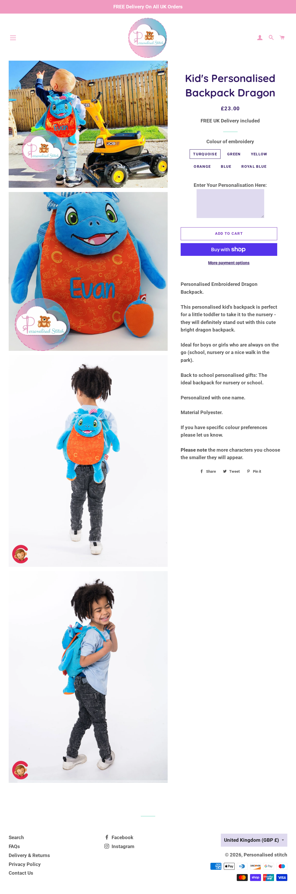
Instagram (122, 846)
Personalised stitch (265, 855)
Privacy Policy (25, 864)
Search (16, 837)
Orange (202, 166)
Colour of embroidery (230, 141)
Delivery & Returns (29, 855)
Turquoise (205, 154)
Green (234, 154)
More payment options (228, 262)
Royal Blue (254, 166)
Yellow (259, 154)
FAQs (14, 846)
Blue (226, 166)
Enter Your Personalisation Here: (230, 185)
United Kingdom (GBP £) (251, 840)
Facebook (121, 837)
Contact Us (21, 873)
